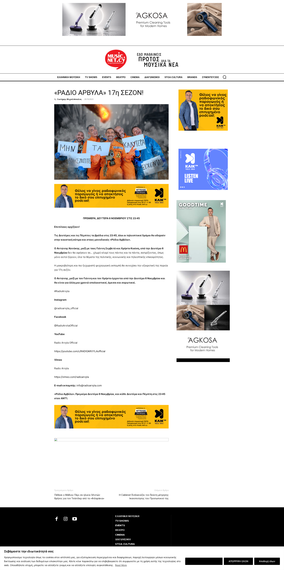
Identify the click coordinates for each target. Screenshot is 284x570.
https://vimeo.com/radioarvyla (71, 376)
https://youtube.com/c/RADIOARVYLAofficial (79, 351)
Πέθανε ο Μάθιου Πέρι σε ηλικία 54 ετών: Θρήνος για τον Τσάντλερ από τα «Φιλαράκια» (79, 496)
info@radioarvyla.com (89, 385)
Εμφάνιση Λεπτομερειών (204, 561)
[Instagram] (65, 519)
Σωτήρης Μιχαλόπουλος (69, 99)
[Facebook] (56, 519)
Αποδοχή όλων (267, 561)
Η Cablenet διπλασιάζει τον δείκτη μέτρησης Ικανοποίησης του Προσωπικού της (144, 496)
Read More (121, 565)
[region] (142, 558)
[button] (224, 77)
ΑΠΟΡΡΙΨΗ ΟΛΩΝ (238, 561)
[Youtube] (74, 519)
